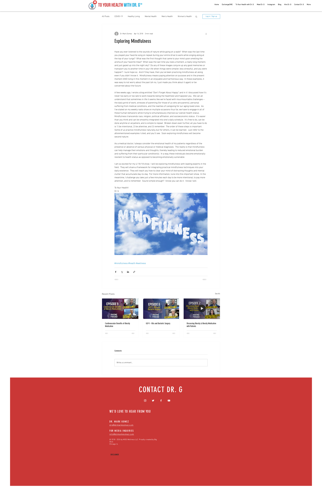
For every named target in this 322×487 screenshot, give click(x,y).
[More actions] (206, 33)
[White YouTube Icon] (168, 400)
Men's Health (167, 16)
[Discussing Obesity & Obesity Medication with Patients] (202, 308)
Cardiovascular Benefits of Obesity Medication (117, 325)
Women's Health (185, 16)
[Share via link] (134, 272)
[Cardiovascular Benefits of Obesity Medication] (120, 308)
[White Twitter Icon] (153, 400)
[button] (196, 16)
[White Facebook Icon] (161, 400)
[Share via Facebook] (115, 272)
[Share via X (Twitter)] (122, 272)
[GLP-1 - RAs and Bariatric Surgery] (161, 308)
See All (217, 294)
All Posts (105, 16)
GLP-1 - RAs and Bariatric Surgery (158, 323)
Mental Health (151, 16)
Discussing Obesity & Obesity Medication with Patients (201, 325)
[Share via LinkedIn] (128, 272)
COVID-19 (118, 16)
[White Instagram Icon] (145, 400)
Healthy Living (134, 16)
